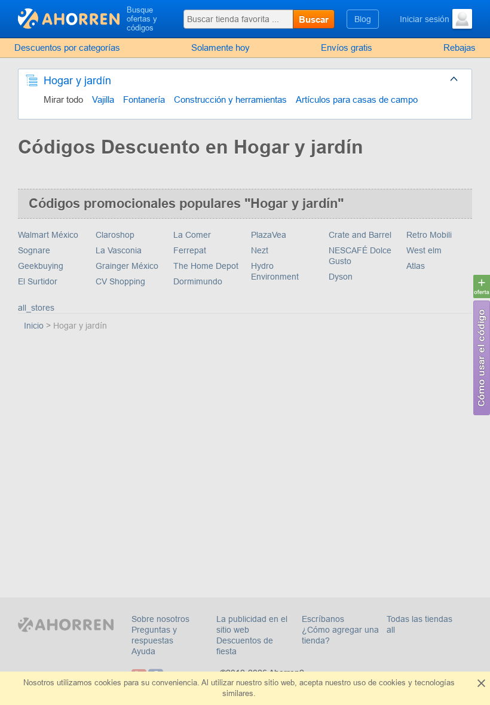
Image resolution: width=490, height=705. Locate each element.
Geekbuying (40, 266)
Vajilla (103, 99)
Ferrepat (189, 250)
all (391, 629)
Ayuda (143, 651)
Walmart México (48, 235)
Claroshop (115, 235)
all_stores (36, 307)
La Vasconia (119, 250)
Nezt (259, 250)
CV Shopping (120, 281)
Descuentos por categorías (67, 47)
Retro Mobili (429, 235)
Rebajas (459, 47)
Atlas (415, 266)
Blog (362, 19)
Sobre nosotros (160, 619)
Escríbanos (323, 619)
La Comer (192, 235)
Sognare (34, 250)
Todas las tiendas (419, 619)
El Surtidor (37, 281)
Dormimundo (197, 281)
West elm (424, 250)
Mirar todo (63, 99)
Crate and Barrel (360, 235)
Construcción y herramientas (230, 99)
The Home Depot (205, 266)
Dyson (341, 276)
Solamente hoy (220, 47)
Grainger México (127, 266)
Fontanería (144, 99)
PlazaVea (268, 235)
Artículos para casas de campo (357, 99)
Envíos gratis (346, 47)
